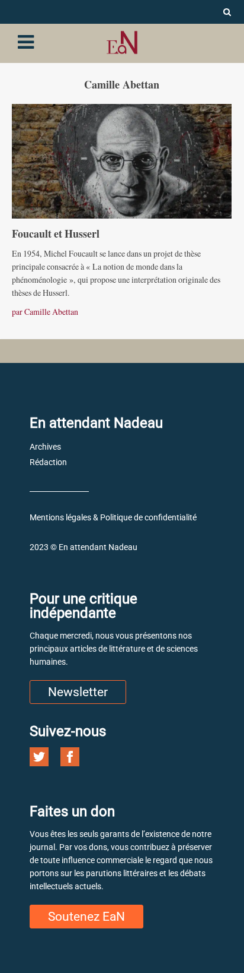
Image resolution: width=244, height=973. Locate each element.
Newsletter (78, 692)
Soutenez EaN (86, 916)
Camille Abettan (51, 312)
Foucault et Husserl (55, 233)
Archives (45, 446)
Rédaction (48, 462)
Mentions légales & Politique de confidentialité (113, 517)
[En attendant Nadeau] (122, 42)
